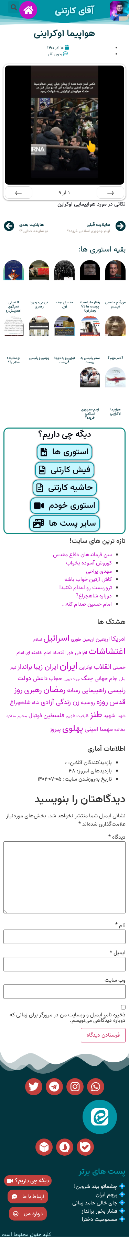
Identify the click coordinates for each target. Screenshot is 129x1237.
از (64, 192)
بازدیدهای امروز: (93, 771)
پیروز (55, 729)
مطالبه (120, 729)
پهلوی (72, 728)
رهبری (33, 690)
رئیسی (117, 690)
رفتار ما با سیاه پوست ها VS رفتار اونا (90, 307)
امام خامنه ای (38, 653)
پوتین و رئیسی (39, 358)
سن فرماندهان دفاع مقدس (82, 554)
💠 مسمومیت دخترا (104, 1219)
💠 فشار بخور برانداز (104, 1211)
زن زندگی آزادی (60, 702)
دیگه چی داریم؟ (64, 434)
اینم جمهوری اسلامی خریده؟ (90, 414)
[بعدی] (18, 192)
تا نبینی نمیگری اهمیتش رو (13, 307)
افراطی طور (77, 653)
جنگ (87, 679)
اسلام (37, 640)
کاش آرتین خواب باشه (88, 579)
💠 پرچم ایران (111, 1194)
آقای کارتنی (74, 10)
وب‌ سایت (115, 980)
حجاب (55, 678)
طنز (96, 714)
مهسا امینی (99, 729)
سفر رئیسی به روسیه (90, 360)
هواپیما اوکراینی (115, 412)
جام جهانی (106, 678)
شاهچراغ (20, 702)
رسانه (73, 691)
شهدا (121, 716)
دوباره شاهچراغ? (94, 596)
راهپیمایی (94, 690)
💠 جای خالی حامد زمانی (99, 1203)
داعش (40, 679)
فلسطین (53, 716)
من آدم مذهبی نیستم (115, 305)
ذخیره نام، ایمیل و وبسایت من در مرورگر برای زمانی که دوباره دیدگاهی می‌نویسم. (68, 1017)
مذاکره (11, 716)
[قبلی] (110, 192)
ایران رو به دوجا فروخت (64, 360)
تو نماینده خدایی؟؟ (13, 360)
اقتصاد (59, 653)
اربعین (103, 639)
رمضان (54, 690)
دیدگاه (117, 837)
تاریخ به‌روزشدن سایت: (87, 779)
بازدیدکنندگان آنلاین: (89, 763)
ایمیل (118, 953)
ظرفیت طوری (77, 716)
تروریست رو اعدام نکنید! (85, 587)
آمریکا (118, 639)
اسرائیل (56, 638)
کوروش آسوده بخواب (89, 563)
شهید (109, 715)
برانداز (25, 667)
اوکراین (85, 668)
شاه (35, 703)
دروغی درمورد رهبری (39, 305)
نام (120, 925)
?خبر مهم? (115, 358)
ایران (69, 666)
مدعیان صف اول (64, 305)
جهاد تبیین (72, 679)
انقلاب (102, 667)
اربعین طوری (82, 639)
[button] (13, 7)
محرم (22, 716)
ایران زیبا (46, 667)
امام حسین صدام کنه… (87, 604)
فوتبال (35, 715)
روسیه (88, 702)
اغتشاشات (107, 651)
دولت (24, 678)
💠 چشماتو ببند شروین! (100, 1186)
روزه (102, 702)
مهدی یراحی (99, 571)
